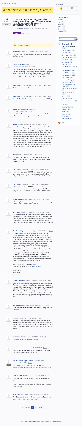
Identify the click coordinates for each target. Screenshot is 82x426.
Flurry (63, 116)
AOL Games (65, 62)
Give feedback (67, 44)
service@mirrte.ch (35, 266)
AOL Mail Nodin (66, 73)
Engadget (65, 114)
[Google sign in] (61, 8)
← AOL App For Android (9, 3)
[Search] (76, 38)
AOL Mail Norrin (66, 75)
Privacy (47, 421)
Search (60, 29)
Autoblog (64, 109)
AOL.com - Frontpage (68, 101)
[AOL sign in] (72, 8)
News (59, 26)
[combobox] (66, 39)
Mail (59, 24)
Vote (6, 24)
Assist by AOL (66, 107)
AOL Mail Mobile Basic (68, 67)
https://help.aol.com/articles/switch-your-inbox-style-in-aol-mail (32, 367)
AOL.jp (64, 104)
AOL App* (65, 53)
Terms (26, 421)
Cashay (64, 111)
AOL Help (65, 64)
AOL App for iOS (67, 50)
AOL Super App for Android (70, 88)
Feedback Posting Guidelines (36, 421)
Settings (60, 31)
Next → (41, 408)
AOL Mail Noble (66, 70)
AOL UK (64, 96)
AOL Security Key (67, 80)
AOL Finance (66, 60)
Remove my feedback (55, 421)
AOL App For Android (68, 46)
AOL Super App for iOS (68, 92)
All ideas (60, 19)
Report (46, 51)
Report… (44, 28)
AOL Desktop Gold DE (68, 57)
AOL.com (64, 98)
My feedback (61, 22)
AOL (63, 123)
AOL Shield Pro (66, 82)
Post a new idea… (63, 17)
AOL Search (65, 77)
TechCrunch (65, 119)
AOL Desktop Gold (67, 55)
